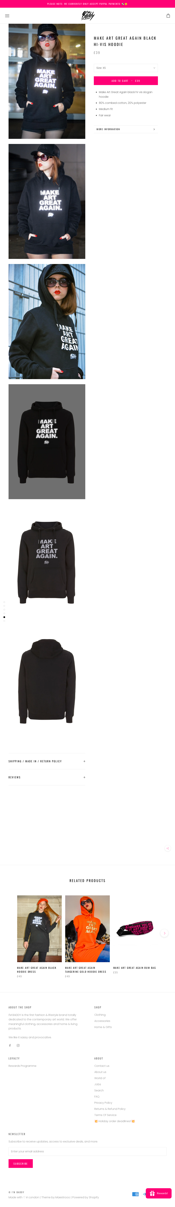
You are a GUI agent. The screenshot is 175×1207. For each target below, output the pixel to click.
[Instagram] (18, 1045)
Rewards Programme (22, 1066)
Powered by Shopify (85, 1197)
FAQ (96, 1097)
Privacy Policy (103, 1103)
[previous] (11, 933)
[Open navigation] (7, 15)
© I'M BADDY (16, 1192)
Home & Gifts (103, 1027)
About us (100, 1072)
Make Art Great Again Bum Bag (134, 967)
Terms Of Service (105, 1115)
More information (108, 129)
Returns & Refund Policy (110, 1109)
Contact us (101, 1066)
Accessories (102, 1021)
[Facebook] (10, 1045)
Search (99, 1090)
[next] (164, 933)
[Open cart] (168, 16)
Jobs (97, 1084)
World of (100, 1078)
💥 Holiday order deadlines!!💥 (114, 1121)
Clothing (100, 1015)
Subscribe (21, 1163)
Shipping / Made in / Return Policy (35, 761)
